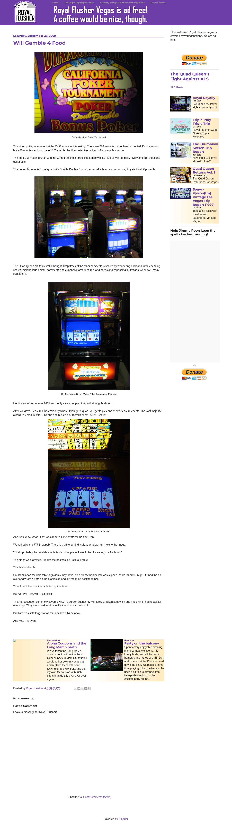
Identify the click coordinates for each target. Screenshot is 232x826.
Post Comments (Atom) (97, 797)
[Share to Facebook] (85, 688)
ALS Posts (176, 87)
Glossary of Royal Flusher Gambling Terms (122, 2)
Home (55, 2)
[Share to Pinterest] (89, 688)
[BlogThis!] (79, 688)
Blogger (123, 819)
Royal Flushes (158, 2)
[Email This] (76, 688)
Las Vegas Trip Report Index (79, 2)
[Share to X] (82, 688)
